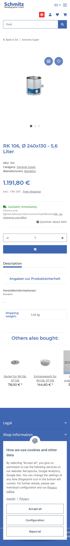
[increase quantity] (62, 238)
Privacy (24, 498)
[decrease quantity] (7, 238)
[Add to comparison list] (48, 61)
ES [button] (56, 5)
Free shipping (32, 191)
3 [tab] (39, 126)
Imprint (10, 498)
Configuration (35, 520)
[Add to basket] (6, 52)
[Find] (62, 24)
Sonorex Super (26, 167)
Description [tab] (12, 263)
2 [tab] (35, 126)
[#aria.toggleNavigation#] (65, 3)
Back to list (12, 39)
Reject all (35, 531)
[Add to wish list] (58, 61)
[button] (50, 15)
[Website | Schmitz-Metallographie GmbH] (42, 15)
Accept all (35, 508)
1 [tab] (31, 126)
